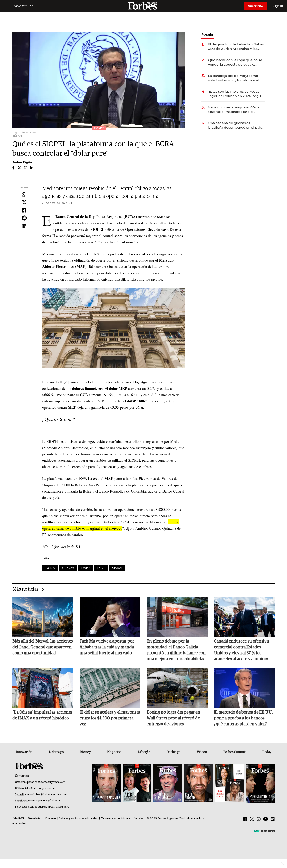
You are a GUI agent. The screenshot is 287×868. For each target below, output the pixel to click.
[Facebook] (24, 211)
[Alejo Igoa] (167, 783)
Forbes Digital (22, 162)
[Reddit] (24, 218)
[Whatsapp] (24, 195)
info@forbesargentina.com (40, 788)
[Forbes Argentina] (143, 5)
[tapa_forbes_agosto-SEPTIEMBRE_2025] (260, 783)
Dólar (85, 568)
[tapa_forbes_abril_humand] (137, 783)
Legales (139, 818)
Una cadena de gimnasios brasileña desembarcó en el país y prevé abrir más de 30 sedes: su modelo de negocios (236, 125)
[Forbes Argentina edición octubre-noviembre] (229, 783)
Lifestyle (144, 752)
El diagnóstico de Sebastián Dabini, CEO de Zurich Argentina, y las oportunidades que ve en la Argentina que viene (236, 46)
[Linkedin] (24, 226)
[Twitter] (24, 203)
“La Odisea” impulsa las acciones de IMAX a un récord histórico (42, 715)
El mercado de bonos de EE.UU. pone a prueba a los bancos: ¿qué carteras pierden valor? (243, 718)
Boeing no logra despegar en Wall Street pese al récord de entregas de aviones (173, 718)
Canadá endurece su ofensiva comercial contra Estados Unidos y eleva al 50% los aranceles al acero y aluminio (241, 650)
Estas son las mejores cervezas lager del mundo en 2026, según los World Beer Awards (236, 94)
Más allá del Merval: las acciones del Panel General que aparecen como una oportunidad (42, 647)
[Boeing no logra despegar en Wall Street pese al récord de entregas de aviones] (177, 688)
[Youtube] (265, 819)
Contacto (50, 818)
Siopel (117, 568)
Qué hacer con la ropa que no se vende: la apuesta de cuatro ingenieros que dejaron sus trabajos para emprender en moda (235, 62)
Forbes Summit (234, 752)
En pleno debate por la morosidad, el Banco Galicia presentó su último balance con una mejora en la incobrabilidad (176, 650)
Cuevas (68, 568)
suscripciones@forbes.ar (46, 800)
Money (85, 752)
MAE (101, 568)
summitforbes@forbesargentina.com (46, 794)
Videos (202, 752)
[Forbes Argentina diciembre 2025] (198, 783)
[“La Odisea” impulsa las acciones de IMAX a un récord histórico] (42, 688)
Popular (207, 34)
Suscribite (255, 6)
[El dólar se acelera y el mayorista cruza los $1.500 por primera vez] (110, 688)
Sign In (278, 6)
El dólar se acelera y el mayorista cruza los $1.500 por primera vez (110, 718)
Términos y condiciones (115, 818)
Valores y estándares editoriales (78, 818)
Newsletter (34, 818)
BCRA (50, 568)
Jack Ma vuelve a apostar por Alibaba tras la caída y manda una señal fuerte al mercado (107, 647)
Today (266, 752)
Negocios (114, 752)
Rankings (173, 752)
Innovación (24, 752)
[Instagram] (259, 819)
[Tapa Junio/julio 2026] (106, 783)
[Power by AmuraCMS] (264, 830)
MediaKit (19, 818)
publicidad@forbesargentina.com (46, 782)
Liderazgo (56, 752)
